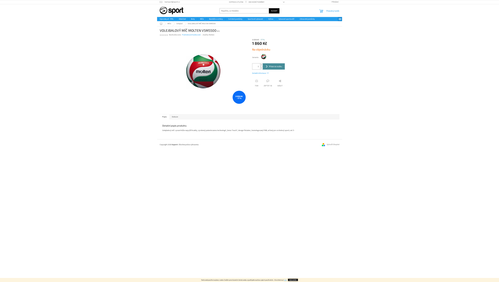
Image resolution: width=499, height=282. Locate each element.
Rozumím (293, 280)
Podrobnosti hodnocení (191, 35)
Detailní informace (259, 73)
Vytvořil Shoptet (333, 144)
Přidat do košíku (275, 66)
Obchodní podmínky (256, 2)
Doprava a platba (236, 2)
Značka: (208, 35)
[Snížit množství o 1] (261, 67)
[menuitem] (166, 19)
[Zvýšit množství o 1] (261, 64)
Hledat (274, 11)
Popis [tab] (164, 117)
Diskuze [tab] (175, 117)
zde (285, 280)
